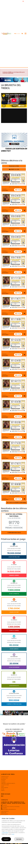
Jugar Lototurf (14, 612)
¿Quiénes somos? (5, 776)
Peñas (2, 786)
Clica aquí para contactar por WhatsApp (10, 806)
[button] (2, 81)
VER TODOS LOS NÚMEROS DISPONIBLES (16, 502)
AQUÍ (13, 834)
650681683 (4, 808)
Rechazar (19, 839)
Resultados (3, 779)
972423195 (5, 805)
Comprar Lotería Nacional (14, 704)
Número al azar (14, 169)
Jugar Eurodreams (14, 667)
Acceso (18, 33)
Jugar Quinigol (14, 649)
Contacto (3, 780)
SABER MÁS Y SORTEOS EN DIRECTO (8, 783)
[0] (23, 33)
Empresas (3, 782)
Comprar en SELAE (5, 784)
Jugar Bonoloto (14, 685)
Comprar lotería (4, 778)
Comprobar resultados (14, 532)
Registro (3, 790)
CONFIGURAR (5, 832)
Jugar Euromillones (14, 557)
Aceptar (6, 839)
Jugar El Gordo (14, 575)
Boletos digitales (4, 787)
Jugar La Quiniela (14, 630)
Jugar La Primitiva (14, 593)
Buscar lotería (14, 166)
